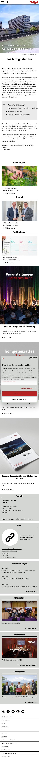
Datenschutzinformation (8, 381)
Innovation (12, 105)
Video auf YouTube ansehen (28, 665)
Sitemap (4, 736)
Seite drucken (3, 711)
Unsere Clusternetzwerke (9, 557)
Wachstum (11, 111)
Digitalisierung (25, 114)
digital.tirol (5, 746)
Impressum (5, 726)
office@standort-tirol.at (9, 506)
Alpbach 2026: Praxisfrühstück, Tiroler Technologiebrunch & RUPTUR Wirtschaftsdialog (18, 571)
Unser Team (5, 555)
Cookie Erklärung (7, 717)
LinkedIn (13, 711)
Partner (4, 733)
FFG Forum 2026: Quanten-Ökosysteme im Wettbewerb (19, 586)
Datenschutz (6, 720)
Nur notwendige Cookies (19, 399)
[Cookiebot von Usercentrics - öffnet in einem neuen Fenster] (29, 358)
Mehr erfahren (10, 193)
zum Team (7, 149)
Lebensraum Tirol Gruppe (10, 740)
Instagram (18, 711)
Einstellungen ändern (27, 388)
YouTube (22, 711)
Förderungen (5, 553)
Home (3, 723)
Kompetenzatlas (7, 730)
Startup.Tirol (6, 756)
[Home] (34, 2)
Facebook (8, 711)
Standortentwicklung (15, 108)
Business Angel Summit (9, 753)
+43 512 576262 (7, 508)
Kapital (19, 111)
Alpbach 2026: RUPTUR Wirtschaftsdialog (15, 578)
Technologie (21, 105)
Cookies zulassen (19, 394)
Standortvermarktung (31, 108)
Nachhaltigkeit (13, 114)
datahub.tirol (6, 750)
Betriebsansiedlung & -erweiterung (12, 549)
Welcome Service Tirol (9, 743)
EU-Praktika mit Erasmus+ (9, 551)
